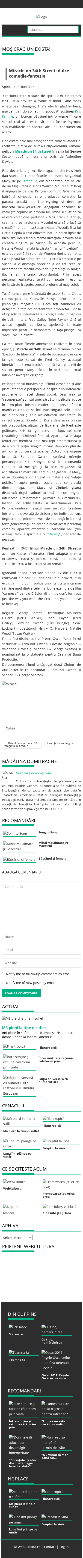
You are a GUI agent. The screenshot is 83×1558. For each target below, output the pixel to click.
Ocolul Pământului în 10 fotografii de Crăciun (20, 744)
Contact (50, 1547)
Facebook (22, 773)
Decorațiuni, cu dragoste (60, 743)
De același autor (41, 773)
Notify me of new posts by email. (31, 982)
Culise (10, 728)
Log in (64, 1547)
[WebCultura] (10, 28)
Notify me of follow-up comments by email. (39, 974)
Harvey (54, 534)
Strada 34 (29, 181)
